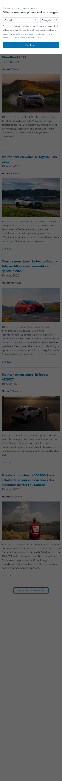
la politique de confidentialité (30, 38)
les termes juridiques (24, 34)
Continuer (31, 44)
